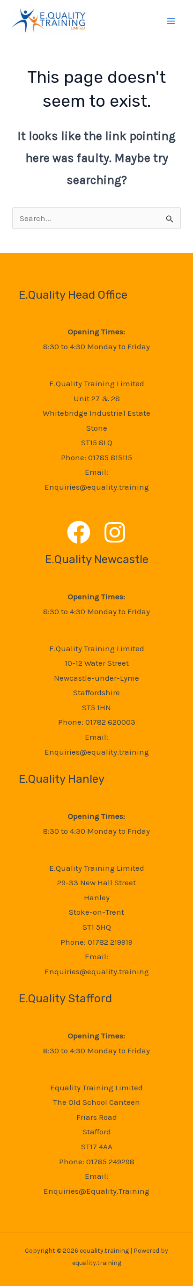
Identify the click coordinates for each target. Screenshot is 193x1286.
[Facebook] (78, 532)
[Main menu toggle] (171, 21)
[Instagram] (114, 532)
